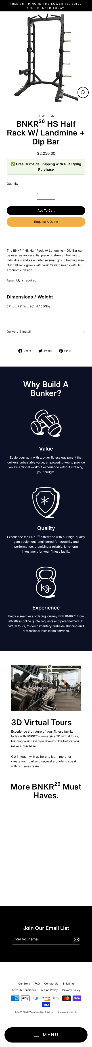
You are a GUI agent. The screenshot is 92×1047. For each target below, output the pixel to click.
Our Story (24, 983)
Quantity (13, 183)
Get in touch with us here (29, 756)
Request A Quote (46, 221)
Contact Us (51, 983)
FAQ (37, 983)
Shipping (68, 983)
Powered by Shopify (67, 1012)
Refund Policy (49, 990)
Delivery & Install (19, 331)
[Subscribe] (75, 939)
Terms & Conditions (24, 990)
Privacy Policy (71, 990)
